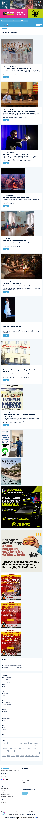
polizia (19, 753)
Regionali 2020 (5, 734)
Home (23, 771)
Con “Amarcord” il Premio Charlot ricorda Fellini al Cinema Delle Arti (20, 415)
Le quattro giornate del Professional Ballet (17, 68)
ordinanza (12, 750)
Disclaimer (8, 20)
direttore (15, 745)
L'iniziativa (5, 722)
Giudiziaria (5, 706)
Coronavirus (5, 731)
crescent (5, 745)
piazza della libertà (12, 753)
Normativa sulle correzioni (6, 794)
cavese (25, 743)
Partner (17, 20)
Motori (4, 714)
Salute (4, 707)
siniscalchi (28, 755)
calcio (13, 743)
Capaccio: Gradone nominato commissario (10, 663)
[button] (41, 25)
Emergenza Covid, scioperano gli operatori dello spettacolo (19, 370)
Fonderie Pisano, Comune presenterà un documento (12, 665)
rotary (17, 755)
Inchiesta (4, 716)
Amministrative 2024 (7, 704)
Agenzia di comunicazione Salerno (28, 814)
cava (21, 743)
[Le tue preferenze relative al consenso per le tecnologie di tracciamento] (41, 817)
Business (4, 689)
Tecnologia (5, 711)
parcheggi (33, 750)
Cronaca (4, 729)
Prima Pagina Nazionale (7, 723)
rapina (13, 755)
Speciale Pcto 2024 (6, 697)
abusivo (4, 743)
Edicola (24, 793)
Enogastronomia (6, 700)
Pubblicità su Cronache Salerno (7, 796)
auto (9, 743)
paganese (22, 750)
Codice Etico (3, 790)
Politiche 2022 (5, 679)
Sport (4, 732)
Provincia (4, 688)
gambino (5, 748)
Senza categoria (6, 693)
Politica (4, 709)
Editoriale (5, 695)
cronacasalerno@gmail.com (6, 773)
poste (8, 755)
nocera (29, 748)
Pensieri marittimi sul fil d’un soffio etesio (17, 154)
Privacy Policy (3, 802)
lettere (19, 748)
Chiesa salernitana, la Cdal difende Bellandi (10, 669)
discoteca (21, 745)
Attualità (4, 680)
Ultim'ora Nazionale (6, 718)
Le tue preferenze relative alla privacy (26, 817)
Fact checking (3, 792)
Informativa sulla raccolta (11, 817)
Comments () (13, 66)
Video (4, 684)
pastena (4, 753)
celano (30, 743)
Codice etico (13, 20)
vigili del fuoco (17, 758)
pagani (27, 750)
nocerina (34, 748)
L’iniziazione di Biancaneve (12, 283)
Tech (4, 686)
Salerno (4, 713)
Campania (5, 727)
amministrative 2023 (7, 682)
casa (17, 743)
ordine (17, 750)
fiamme (26, 745)
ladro (15, 748)
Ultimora (4, 725)
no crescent (5, 750)
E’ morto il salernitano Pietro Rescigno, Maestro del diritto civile (14, 662)
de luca (10, 745)
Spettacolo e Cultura (7, 677)
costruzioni (36, 743)
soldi (33, 755)
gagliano (35, 745)
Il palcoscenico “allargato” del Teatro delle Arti (19, 111)
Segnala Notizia (21, 20)
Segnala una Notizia (4, 788)
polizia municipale (26, 753)
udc (7, 758)
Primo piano (5, 691)
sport (37, 755)
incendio (10, 748)
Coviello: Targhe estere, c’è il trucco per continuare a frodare (13, 667)
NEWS (24, 748)
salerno (22, 755)
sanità (4, 698)
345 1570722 (3, 776)
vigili (11, 758)
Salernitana (24, 775)
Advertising (3, 20)
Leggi (6, 77)
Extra (4, 720)
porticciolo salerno (35, 753)
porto (4, 755)
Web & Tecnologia (6, 702)
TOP (4, 758)
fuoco (31, 745)
